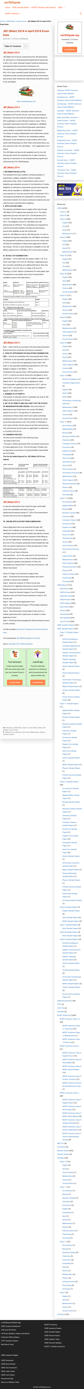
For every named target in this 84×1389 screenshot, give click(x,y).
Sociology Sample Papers (72, 900)
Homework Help (7, 1379)
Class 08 (63, 317)
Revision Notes (63, 1151)
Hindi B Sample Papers (71, 673)
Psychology (66, 578)
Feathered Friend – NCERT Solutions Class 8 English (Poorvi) (67, 143)
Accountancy (67, 425)
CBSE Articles (65, 592)
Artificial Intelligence (70, 379)
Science (65, 288)
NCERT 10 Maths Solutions (54, 1346)
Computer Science (69, 444)
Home (7, 7)
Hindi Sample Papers (70, 917)
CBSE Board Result (8, 1364)
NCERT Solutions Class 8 (69, 1046)
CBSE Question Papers (65, 625)
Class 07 (63, 295)
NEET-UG (60, 1143)
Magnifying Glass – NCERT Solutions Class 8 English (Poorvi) (67, 133)
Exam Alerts (33, 728)
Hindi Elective (67, 462)
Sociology (66, 495)
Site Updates (65, 618)
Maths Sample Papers (70, 686)
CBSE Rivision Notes (52, 1336)
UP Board (60, 1314)
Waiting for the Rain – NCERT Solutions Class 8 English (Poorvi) (68, 153)
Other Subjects (68, 332)
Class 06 (63, 274)
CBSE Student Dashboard (10, 1326)
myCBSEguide (12, 2)
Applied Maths (67, 429)
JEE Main (60, 1012)
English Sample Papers (71, 911)
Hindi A (65, 354)
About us (4, 1382)
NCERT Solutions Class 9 (69, 1093)
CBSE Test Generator (9, 1368)
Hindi (64, 230)
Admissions (21, 21)
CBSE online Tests (8, 1371)
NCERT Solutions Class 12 (70, 1019)
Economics (66, 447)
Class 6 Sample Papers (68, 907)
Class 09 (63, 343)
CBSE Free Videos (8, 1375)
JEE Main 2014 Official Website (21, 644)
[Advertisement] (26, 709)
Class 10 (63, 375)
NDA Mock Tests (7, 1344)
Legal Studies (67, 556)
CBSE (60, 7)
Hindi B (65, 357)
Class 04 (63, 237)
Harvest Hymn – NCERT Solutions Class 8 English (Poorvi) (67, 163)
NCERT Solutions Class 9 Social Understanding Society (71, 1136)
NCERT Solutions (12, 13)
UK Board (60, 1158)
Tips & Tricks (13, 730)
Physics (42, 732)
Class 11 (63, 422)
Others (40, 728)
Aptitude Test (9, 732)
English (65, 223)
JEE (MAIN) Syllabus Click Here (28, 638)
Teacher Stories (63, 1154)
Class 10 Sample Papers (69, 632)
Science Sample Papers (71, 690)
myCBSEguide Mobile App (11, 1323)
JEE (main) (26, 732)
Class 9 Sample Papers (68, 939)
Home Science (67, 469)
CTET (59, 1004)
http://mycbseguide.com (26, 101)
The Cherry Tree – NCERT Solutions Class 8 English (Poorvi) (67, 173)
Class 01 (63, 212)
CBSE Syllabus (65, 603)
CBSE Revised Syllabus (53, 1343)
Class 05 (63, 255)
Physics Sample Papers (71, 768)
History (65, 465)
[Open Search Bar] (81, 14)
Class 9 (63, 1292)
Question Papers (8, 734)
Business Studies (69, 436)
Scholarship (64, 614)
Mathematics (34, 732)
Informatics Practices (70, 473)
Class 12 (25, 728)
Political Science (68, 491)
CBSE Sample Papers (20, 7)
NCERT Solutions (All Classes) (43, 7)
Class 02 (63, 215)
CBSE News (10, 21)
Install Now (38, 682)
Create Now (14, 682)
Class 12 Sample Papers (69, 782)
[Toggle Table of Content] (24, 46)
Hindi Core (66, 458)
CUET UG (60, 1008)
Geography (66, 454)
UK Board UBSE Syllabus (10, 1337)
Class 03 (63, 219)
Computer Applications (71, 383)
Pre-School (61, 1147)
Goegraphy (66, 531)
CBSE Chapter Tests (52, 1339)
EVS (63, 226)
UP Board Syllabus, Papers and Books (15, 1333)
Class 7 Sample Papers (68, 925)
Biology (65, 433)
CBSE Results (65, 600)
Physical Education (69, 484)
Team (17, 1382)
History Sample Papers (71, 758)
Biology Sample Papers (71, 717)
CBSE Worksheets (64, 1001)
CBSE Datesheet (7, 1360)
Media (11, 1382)
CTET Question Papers (9, 1341)
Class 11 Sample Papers (69, 704)
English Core (67, 451)
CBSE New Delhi (66, 596)
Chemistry (18, 732)
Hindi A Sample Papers (71, 666)
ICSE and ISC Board (8, 1330)
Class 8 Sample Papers (68, 932)
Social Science (68, 292)
